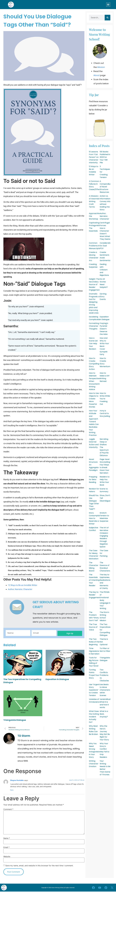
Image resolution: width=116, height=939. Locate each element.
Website (6, 856)
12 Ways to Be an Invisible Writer (22, 585)
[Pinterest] (106, 887)
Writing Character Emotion (93, 764)
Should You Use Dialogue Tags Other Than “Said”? (94, 502)
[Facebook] (93, 887)
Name (6, 838)
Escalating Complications (95, 318)
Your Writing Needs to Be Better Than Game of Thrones (105, 768)
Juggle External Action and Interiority (94, 443)
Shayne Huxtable (17, 780)
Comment (8, 809)
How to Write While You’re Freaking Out (105, 398)
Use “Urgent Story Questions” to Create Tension (94, 690)
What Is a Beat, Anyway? (104, 714)
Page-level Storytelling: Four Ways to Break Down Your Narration (105, 466)
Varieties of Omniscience (95, 700)
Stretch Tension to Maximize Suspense (104, 517)
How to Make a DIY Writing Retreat (104, 377)
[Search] (107, 17)
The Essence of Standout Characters (105, 566)
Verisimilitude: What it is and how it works (106, 703)
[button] (108, 5)
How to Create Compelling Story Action (94, 363)
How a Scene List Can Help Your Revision (93, 343)
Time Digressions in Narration (94, 651)
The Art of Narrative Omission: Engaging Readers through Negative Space (104, 537)
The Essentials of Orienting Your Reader (94, 580)
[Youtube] (99, 887)
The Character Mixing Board (93, 566)
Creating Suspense (93, 265)
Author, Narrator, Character (20, 589)
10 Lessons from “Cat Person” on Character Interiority (94, 157)
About (96, 75)
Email (6, 847)
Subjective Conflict (93, 529)
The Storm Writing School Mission (104, 616)
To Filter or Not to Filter (105, 649)
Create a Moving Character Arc (93, 256)
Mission (101, 67)
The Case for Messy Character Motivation (93, 554)
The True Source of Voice (93, 627)
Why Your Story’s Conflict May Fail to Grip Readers (104, 750)
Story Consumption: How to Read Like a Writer (95, 518)
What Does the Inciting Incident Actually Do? (94, 716)
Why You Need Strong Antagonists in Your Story (94, 750)
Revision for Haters (94, 490)
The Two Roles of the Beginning (94, 642)
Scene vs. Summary (104, 490)
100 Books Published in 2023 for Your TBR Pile (105, 157)
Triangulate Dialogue (14, 720)
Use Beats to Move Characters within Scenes (105, 690)
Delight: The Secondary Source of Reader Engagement (94, 284)
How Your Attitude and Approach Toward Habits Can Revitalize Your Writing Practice (94, 423)
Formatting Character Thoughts (94, 326)
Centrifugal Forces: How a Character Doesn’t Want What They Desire (105, 230)
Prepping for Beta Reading (93, 479)
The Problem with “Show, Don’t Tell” (94, 616)
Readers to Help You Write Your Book (104, 480)
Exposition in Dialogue (57, 679)
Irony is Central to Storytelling (105, 413)
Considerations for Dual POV (106, 246)
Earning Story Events (103, 296)
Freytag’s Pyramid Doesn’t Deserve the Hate (104, 329)
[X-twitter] (112, 887)
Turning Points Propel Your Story (94, 673)
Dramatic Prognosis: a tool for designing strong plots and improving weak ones (94, 303)
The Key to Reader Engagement (94, 595)
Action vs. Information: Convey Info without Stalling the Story (105, 203)
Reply (11, 790)
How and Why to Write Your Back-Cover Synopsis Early (104, 346)
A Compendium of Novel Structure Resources (106, 186)
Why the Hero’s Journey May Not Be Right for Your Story (105, 733)
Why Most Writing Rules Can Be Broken (93, 730)
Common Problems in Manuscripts (94, 246)
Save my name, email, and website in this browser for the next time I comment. (39, 865)
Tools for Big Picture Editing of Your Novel (93, 661)
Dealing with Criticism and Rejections (104, 269)
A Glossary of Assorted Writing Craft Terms (94, 201)
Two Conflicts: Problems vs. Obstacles (104, 675)
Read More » (7, 685)
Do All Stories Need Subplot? (104, 283)
